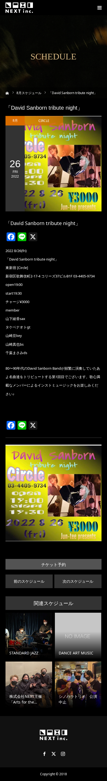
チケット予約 (53, 564)
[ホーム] (7, 93)
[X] (53, 753)
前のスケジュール (29, 581)
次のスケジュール (78, 581)
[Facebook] (44, 753)
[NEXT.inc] (19, 7)
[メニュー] (99, 7)
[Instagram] (63, 753)
